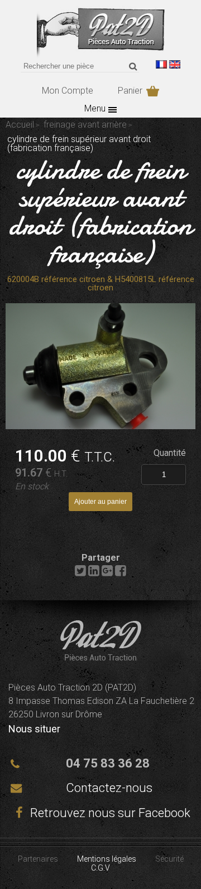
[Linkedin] (93, 573)
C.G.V (100, 867)
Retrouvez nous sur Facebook (108, 813)
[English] (174, 64)
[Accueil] (101, 55)
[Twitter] (80, 573)
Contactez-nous (109, 788)
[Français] (161, 64)
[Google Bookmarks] (107, 573)
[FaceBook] (120, 573)
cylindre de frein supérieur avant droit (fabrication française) (100, 211)
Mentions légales (106, 858)
